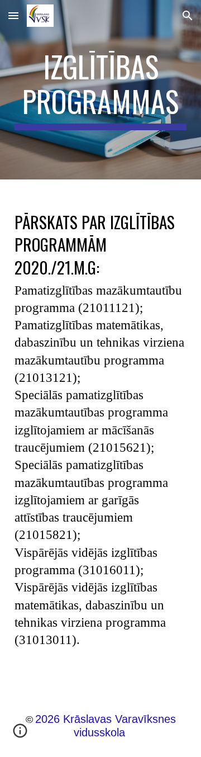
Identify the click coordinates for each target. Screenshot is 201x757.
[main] (100, 90)
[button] (13, 15)
